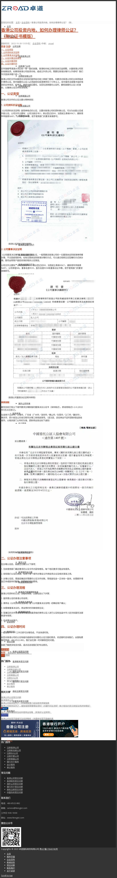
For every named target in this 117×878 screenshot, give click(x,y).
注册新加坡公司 (14, 669)
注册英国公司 (13, 672)
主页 (18, 22)
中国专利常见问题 (15, 792)
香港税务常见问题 (15, 781)
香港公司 (12, 652)
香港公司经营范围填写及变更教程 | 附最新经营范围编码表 (27, 718)
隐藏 (8, 46)
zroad (51, 43)
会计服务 (11, 683)
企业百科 (26, 22)
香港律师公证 (23, 652)
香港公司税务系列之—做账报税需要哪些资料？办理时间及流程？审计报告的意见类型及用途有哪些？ (46, 705)
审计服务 (11, 686)
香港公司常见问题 (15, 778)
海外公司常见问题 (15, 783)
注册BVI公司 (12, 678)
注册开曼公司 (13, 756)
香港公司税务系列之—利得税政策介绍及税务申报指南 (25, 703)
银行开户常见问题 (15, 786)
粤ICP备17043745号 (49, 849)
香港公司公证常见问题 (11, 697)
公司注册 (17, 46)
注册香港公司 (13, 666)
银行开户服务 (13, 680)
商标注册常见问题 (15, 789)
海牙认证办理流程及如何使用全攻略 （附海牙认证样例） (26, 712)
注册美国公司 (13, 675)
